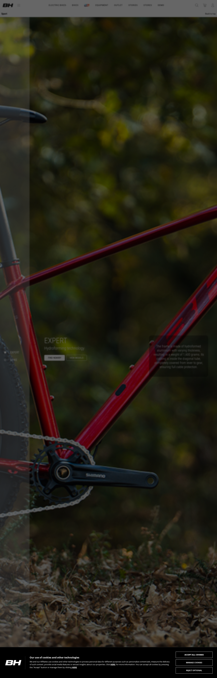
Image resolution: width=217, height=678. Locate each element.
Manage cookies (194, 662)
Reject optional (194, 670)
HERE (112, 664)
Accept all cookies (194, 655)
